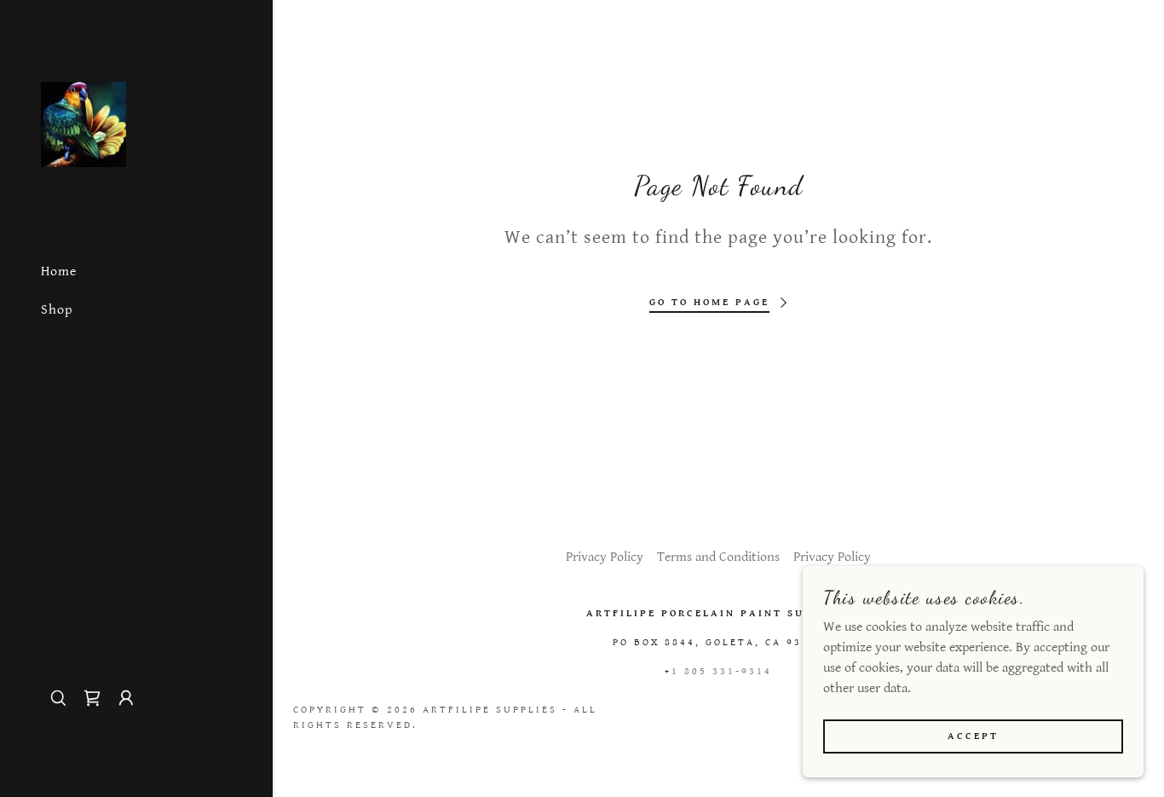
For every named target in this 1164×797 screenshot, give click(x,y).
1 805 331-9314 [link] (721, 671)
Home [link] (59, 271)
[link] (83, 124)
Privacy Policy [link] (604, 557)
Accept (973, 736)
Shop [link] (56, 310)
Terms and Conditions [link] (718, 557)
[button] (126, 698)
